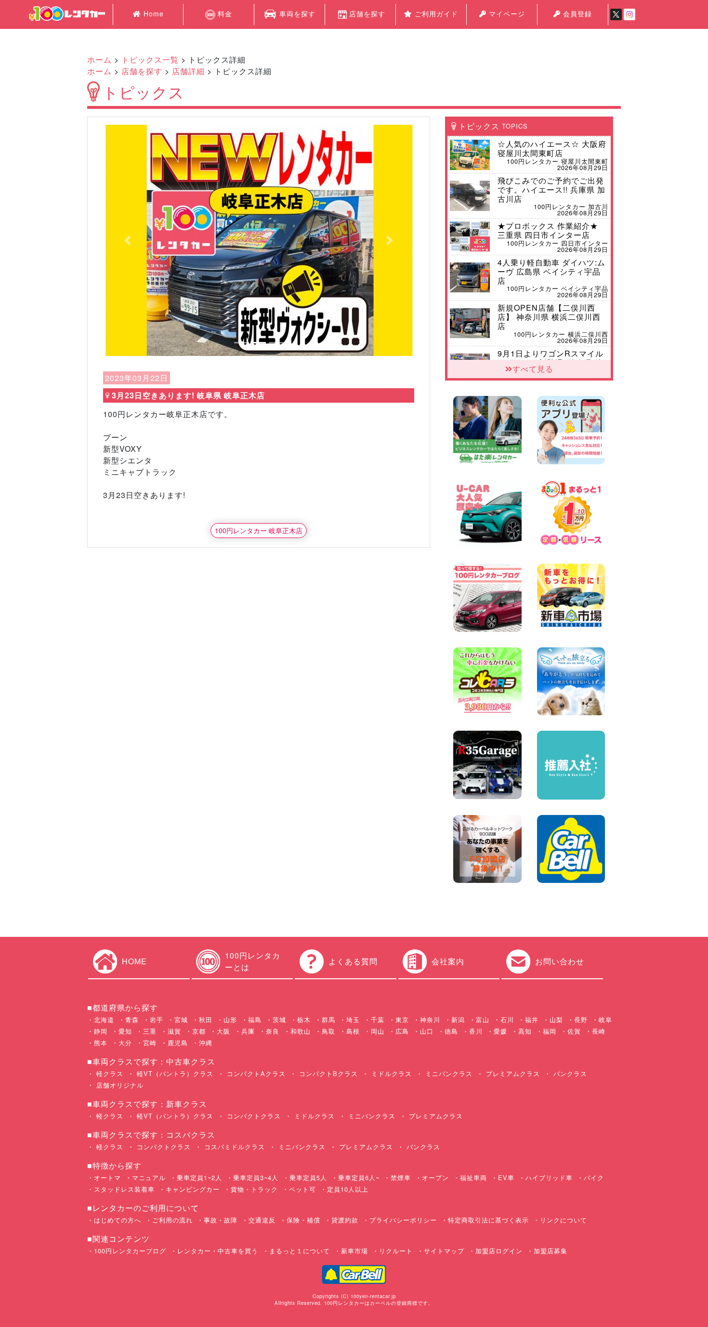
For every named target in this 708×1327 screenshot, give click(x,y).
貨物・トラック (254, 1189)
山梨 (556, 1019)
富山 (482, 1019)
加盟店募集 (550, 1250)
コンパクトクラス (252, 1115)
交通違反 (262, 1219)
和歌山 (300, 1031)
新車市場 (354, 1250)
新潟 (458, 1019)
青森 (132, 1019)
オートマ (107, 1177)
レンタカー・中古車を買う (217, 1250)
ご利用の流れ (172, 1219)
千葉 (377, 1019)
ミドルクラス (390, 1073)
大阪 (223, 1031)
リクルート (396, 1250)
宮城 (181, 1019)
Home (152, 13)
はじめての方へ (117, 1219)
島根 (353, 1031)
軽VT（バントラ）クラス (173, 1073)
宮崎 (150, 1042)
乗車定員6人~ (359, 1177)
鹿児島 (178, 1042)
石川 (507, 1019)
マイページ (505, 13)
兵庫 (248, 1031)
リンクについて (563, 1219)
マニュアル (149, 1177)
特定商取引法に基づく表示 (488, 1219)
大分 (125, 1042)
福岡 (549, 1031)
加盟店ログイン (499, 1250)
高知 (525, 1031)
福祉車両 (473, 1177)
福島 (255, 1019)
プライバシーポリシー (403, 1219)
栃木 (304, 1019)
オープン (435, 1177)
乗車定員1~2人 (199, 1177)
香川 (476, 1031)
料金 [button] (223, 13)
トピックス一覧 (150, 59)
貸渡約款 (344, 1219)
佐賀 (574, 1031)
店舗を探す (367, 13)
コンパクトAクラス (255, 1073)
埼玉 (353, 1019)
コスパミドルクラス (233, 1146)
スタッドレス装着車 (124, 1189)
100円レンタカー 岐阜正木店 (258, 530)
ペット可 (302, 1189)
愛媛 (500, 1031)
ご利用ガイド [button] (435, 13)
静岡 (100, 1031)
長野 (581, 1019)
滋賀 (174, 1031)
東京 (402, 1019)
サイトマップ (444, 1250)
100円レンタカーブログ (130, 1250)
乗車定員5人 (308, 1177)
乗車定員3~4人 (255, 1177)
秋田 (205, 1019)
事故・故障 (220, 1219)
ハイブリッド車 (549, 1177)
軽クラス (108, 1073)
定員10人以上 (347, 1189)
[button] (128, 240)
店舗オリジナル (119, 1085)
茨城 (279, 1019)
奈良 (272, 1031)
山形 (230, 1019)
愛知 (125, 1031)
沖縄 (205, 1042)
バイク (594, 1177)
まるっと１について (299, 1250)
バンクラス (569, 1073)
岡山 (377, 1031)
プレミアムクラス (512, 1073)
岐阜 (605, 1019)
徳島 (451, 1031)
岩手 (156, 1019)
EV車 (506, 1177)
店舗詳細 (188, 71)
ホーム (99, 59)
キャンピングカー (193, 1189)
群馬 (328, 1019)
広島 (402, 1031)
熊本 (100, 1042)
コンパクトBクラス (327, 1073)
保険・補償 (303, 1219)
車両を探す (296, 13)
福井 (531, 1019)
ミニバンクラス (447, 1073)
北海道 (104, 1019)
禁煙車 (401, 1177)
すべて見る (532, 368)
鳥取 (328, 1031)
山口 (426, 1031)
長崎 (598, 1031)
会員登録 (576, 13)
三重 (150, 1031)
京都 (199, 1031)
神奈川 (430, 1019)
